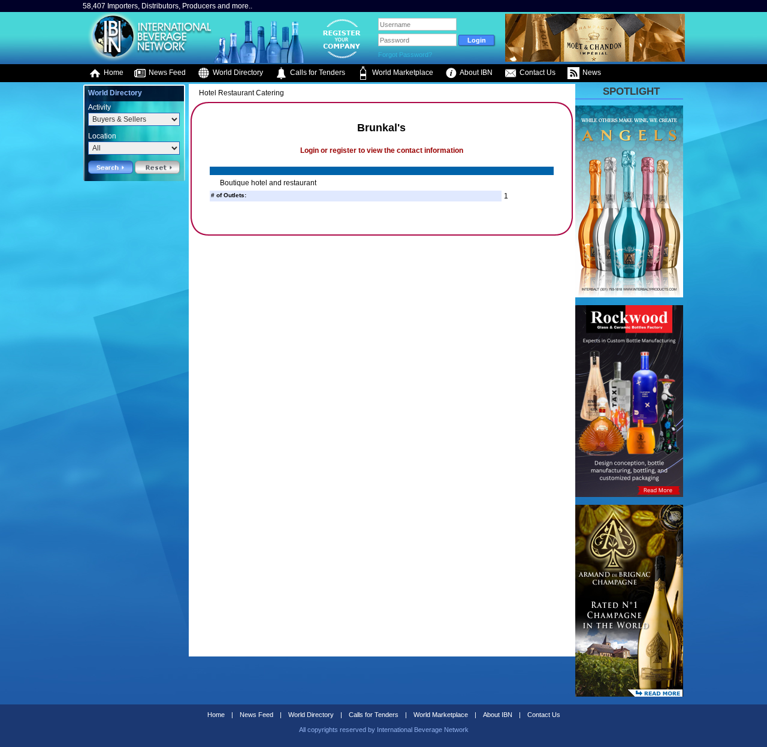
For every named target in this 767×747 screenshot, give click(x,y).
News (591, 72)
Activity (99, 107)
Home (112, 72)
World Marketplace (401, 72)
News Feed (166, 72)
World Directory (237, 72)
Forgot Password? (405, 54)
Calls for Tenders (316, 72)
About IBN (475, 72)
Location (102, 136)
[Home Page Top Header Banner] (595, 59)
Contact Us (536, 72)
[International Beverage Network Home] (148, 60)
